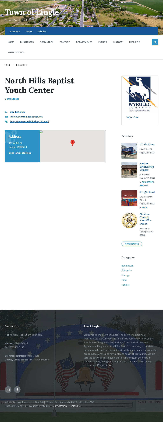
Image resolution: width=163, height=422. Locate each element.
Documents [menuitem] (15, 31)
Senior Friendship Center (147, 166)
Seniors (144, 185)
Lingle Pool (147, 192)
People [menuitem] (29, 31)
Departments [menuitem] (84, 42)
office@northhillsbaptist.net (26, 116)
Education (126, 270)
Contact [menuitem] (65, 42)
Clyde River (147, 144)
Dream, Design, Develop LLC (65, 405)
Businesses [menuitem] (27, 42)
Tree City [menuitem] (134, 42)
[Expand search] (155, 42)
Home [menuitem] (11, 42)
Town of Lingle (32, 12)
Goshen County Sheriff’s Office (145, 218)
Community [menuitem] (46, 42)
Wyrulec (132, 117)
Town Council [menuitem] (16, 52)
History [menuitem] (118, 42)
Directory (21, 65)
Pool (144, 207)
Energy (125, 275)
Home (7, 65)
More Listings (132, 244)
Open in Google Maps (20, 152)
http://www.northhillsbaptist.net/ (29, 121)
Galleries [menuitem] (42, 31)
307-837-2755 (17, 111)
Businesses (13, 98)
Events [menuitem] (102, 42)
